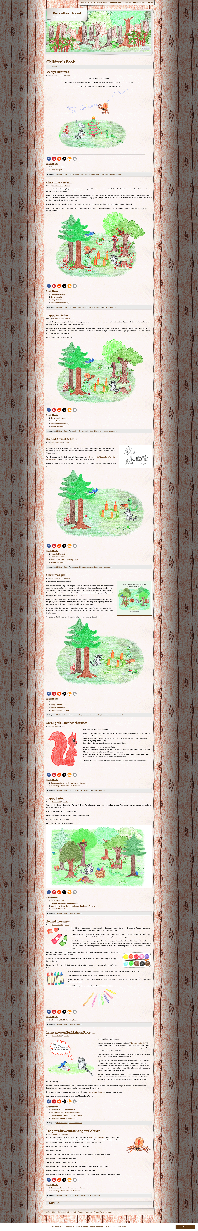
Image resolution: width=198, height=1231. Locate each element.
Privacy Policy (138, 2)
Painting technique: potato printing (64, 903)
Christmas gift (56, 170)
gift (101, 715)
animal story (77, 715)
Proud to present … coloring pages (64, 560)
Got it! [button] (185, 1227)
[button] (49, 159)
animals (76, 174)
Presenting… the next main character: (65, 786)
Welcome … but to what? (60, 710)
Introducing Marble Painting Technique (66, 1020)
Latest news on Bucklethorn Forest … (70, 1032)
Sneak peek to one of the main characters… (68, 783)
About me (127, 2)
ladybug (99, 307)
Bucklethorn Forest (67, 13)
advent (75, 567)
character (76, 790)
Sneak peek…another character (66, 723)
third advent (98, 431)
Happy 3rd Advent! (58, 294)
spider (83, 1195)
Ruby (83, 790)
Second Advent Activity (60, 303)
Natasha (67, 75)
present (105, 715)
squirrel (88, 790)
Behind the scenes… (59, 921)
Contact (150, 2)
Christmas (77, 307)
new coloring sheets (95, 1092)
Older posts (54, 67)
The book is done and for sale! (63, 1110)
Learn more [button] (121, 1227)
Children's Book (61, 174)
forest (93, 174)
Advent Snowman (58, 426)
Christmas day (85, 174)
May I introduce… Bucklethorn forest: (65, 1112)
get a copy (77, 595)
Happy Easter (56, 421)
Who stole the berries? (138, 1043)
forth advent (91, 307)
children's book (88, 715)
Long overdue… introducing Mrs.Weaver (66, 1115)
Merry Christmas (57, 72)
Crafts (83, 2)
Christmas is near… (58, 167)
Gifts (90, 2)
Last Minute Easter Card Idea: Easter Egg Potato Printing (73, 906)
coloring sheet (92, 567)
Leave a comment (115, 174)
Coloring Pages (115, 2)
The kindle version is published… (64, 1118)
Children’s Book (100, 2)
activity (75, 431)
